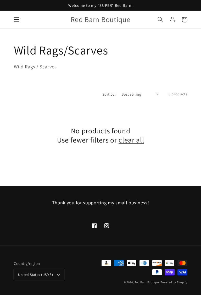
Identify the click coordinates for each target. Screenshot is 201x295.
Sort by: (109, 94)
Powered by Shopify (173, 282)
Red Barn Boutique (147, 282)
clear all (131, 140)
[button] (16, 20)
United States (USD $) (35, 274)
